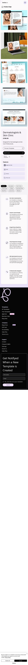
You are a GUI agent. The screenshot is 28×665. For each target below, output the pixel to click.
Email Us (4, 349)
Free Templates (6, 311)
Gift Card (4, 327)
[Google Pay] (22, 156)
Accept (20, 660)
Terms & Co (5, 334)
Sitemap (4, 346)
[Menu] (25, 2)
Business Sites (6, 316)
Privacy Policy (8, 657)
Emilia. (5, 2)
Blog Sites (4, 318)
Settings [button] (14, 663)
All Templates (5, 309)
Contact (4, 342)
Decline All (7, 660)
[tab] (4, 186)
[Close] (26, 654)
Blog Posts (5, 325)
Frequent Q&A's (6, 344)
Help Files (4, 332)
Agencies (4, 314)
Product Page (7, 7)
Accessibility (5, 329)
